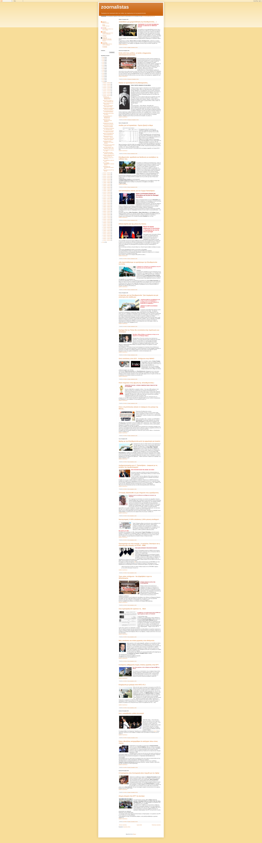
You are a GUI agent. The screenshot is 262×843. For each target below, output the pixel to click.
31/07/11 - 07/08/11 (107, 192)
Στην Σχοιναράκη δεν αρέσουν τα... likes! (132, 609)
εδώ (135, 561)
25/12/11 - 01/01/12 (107, 82)
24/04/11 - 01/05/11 (107, 214)
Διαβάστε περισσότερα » (123, 44)
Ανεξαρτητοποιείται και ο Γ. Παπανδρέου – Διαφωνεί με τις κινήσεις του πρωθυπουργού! (138, 466)
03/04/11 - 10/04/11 (107, 219)
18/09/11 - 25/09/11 (107, 181)
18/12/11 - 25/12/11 (107, 84)
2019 (103, 68)
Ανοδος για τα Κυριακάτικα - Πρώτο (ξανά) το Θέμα (136, 125)
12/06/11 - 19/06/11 (107, 203)
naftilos (154, 321)
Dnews (103, 24)
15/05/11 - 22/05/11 (107, 209)
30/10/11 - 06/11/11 (107, 95)
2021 (103, 65)
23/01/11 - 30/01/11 (107, 235)
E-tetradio (104, 27)
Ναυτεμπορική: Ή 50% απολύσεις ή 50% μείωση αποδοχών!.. (139, 519)
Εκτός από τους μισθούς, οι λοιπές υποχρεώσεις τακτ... (108, 101)
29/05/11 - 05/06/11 (107, 206)
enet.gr (155, 731)
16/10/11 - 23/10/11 (107, 174)
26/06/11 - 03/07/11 (107, 200)
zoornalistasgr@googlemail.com (149, 16)
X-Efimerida (104, 37)
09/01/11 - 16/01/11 (107, 238)
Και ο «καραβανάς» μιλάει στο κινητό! (131, 713)
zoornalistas (115, 7)
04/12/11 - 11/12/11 (107, 87)
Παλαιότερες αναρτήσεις (156, 824)
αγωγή (159, 631)
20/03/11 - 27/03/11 (107, 222)
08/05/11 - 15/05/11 (107, 211)
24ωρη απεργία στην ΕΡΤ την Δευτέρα (132, 796)
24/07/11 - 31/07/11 (107, 193)
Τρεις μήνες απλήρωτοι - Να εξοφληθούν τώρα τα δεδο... (108, 148)
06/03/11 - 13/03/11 (107, 225)
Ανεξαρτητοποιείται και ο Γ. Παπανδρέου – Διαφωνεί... (108, 137)
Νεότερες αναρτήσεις (123, 824)
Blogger (134, 834)
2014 (103, 76)
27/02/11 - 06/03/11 (107, 227)
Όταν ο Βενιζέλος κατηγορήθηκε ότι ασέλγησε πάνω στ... (108, 163)
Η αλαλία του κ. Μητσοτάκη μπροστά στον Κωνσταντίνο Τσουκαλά (107, 40)
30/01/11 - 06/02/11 (107, 233)
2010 (103, 242)
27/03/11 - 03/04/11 (107, 221)
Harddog (104, 31)
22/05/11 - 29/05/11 (107, 208)
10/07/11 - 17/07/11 (107, 197)
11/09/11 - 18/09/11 (107, 182)
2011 (103, 81)
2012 (103, 79)
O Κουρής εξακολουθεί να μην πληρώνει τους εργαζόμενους (139, 493)
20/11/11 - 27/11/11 (107, 90)
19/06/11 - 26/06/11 (107, 201)
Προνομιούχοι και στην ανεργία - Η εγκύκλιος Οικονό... (108, 145)
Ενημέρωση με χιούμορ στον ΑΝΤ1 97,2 (132, 684)
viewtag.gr (104, 35)
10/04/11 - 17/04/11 (107, 217)
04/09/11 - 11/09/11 (107, 184)
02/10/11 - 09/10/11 (107, 177)
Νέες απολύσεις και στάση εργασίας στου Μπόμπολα (136, 640)
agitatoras (104, 21)
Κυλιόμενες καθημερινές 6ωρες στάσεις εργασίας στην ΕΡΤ (139, 665)
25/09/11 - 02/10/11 (107, 179)
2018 (103, 70)
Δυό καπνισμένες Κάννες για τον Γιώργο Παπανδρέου (137, 191)
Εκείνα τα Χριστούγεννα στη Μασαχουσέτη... (134, 83)
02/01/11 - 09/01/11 (107, 240)
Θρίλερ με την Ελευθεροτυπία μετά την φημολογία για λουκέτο (139, 441)
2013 (103, 78)
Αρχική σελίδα (139, 824)
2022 (103, 63)
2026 (103, 57)
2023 (103, 62)
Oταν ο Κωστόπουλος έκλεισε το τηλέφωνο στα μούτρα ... (108, 131)
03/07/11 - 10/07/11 (107, 198)
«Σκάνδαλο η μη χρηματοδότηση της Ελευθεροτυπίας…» (138, 22)
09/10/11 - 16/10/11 (107, 176)
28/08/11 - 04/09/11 (107, 185)
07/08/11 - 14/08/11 (107, 190)
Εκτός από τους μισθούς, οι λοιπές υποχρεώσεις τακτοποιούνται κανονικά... (135, 54)
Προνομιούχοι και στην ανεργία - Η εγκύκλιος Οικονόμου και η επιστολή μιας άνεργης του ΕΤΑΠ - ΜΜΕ (139, 544)
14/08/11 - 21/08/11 (107, 189)
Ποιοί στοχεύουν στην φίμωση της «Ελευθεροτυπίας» (136, 383)
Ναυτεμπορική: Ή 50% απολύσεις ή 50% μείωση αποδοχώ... (108, 142)
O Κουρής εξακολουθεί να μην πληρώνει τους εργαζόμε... (108, 139)
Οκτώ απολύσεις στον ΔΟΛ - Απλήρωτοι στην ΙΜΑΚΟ (136, 358)
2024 (103, 60)
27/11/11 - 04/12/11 (107, 89)
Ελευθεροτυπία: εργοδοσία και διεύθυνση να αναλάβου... (108, 109)
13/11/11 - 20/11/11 (107, 92)
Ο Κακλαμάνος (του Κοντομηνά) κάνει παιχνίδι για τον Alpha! (139, 773)
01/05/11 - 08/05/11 (107, 213)
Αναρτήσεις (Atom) (126, 826)
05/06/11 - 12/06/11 (107, 205)
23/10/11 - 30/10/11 (107, 173)
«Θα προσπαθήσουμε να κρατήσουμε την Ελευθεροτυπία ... (107, 117)
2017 (103, 71)
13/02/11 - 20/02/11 (107, 230)
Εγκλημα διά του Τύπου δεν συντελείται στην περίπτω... (108, 124)
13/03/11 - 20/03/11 (107, 224)
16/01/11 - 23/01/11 (107, 236)
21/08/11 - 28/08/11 (107, 187)
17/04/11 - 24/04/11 (107, 216)
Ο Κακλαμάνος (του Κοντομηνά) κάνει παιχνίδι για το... (108, 167)
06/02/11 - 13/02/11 (107, 232)
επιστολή (152, 746)
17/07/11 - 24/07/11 (107, 195)
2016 (103, 73)
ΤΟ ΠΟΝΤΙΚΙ (104, 46)
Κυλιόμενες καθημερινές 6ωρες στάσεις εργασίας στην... (108, 156)
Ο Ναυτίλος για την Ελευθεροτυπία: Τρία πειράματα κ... (107, 120)
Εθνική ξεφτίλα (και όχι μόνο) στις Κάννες (132, 224)
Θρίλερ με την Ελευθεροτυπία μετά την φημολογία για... (108, 134)
